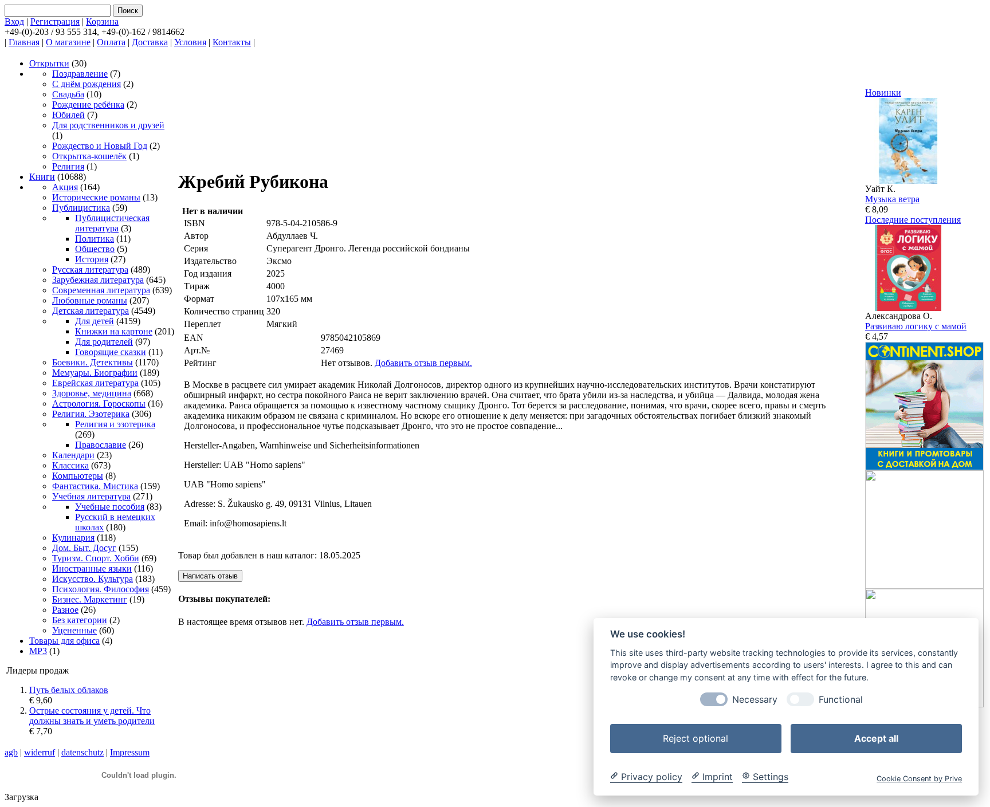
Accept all (876, 737)
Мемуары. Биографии (95, 372)
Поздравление (80, 73)
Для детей (94, 321)
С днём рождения (86, 84)
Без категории (79, 620)
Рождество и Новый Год (99, 146)
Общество (95, 249)
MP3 (38, 651)
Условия (190, 42)
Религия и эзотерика (115, 424)
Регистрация (55, 21)
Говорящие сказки (110, 352)
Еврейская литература (95, 383)
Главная (24, 42)
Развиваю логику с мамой (916, 326)
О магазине (68, 42)
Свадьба (68, 94)
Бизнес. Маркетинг (89, 599)
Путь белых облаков (68, 690)
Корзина (102, 21)
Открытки (49, 63)
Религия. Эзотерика (90, 414)
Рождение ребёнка (88, 104)
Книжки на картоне (113, 331)
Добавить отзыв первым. (423, 363)
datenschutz (82, 752)
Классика (70, 465)
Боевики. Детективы (92, 362)
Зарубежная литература (98, 280)
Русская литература (90, 269)
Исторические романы (96, 197)
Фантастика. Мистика (95, 486)
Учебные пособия (109, 506)
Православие (100, 445)
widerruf (39, 752)
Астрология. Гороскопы (99, 403)
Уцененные (74, 630)
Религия (68, 166)
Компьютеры (77, 476)
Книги (42, 177)
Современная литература (101, 290)
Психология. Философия (100, 589)
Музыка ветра (892, 199)
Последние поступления (913, 220)
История (91, 259)
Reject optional (695, 737)
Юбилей (68, 115)
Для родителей (104, 342)
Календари (73, 455)
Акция (65, 187)
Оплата (111, 42)
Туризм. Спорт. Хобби (95, 558)
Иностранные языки (92, 568)
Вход (14, 21)
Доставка (150, 42)
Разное (65, 610)
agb (11, 752)
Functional (841, 699)
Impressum (130, 752)
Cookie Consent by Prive (919, 778)
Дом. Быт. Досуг (84, 548)
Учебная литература (91, 496)
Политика (94, 238)
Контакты (232, 42)
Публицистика (81, 207)
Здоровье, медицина (91, 393)
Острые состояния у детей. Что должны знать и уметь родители (92, 716)
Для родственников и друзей (108, 125)
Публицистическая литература (112, 223)
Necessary (754, 699)
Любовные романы (89, 300)
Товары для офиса (64, 640)
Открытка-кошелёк (89, 156)
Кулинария (73, 537)
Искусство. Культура (92, 579)
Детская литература (90, 311)
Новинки (883, 92)
